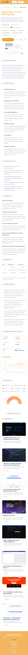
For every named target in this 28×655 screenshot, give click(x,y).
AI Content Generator (17, 32)
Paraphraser (21, 30)
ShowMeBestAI (14, 644)
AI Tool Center (14, 646)
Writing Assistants (6, 32)
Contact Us (14, 653)
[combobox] (21, 2)
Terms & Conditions (14, 651)
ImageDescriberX (14, 641)
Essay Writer (5, 30)
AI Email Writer (6, 35)
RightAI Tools (14, 643)
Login (14, 2)
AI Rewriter (13, 30)
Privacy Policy (14, 650)
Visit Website (7, 39)
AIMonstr (14, 647)
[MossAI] (5, 2)
